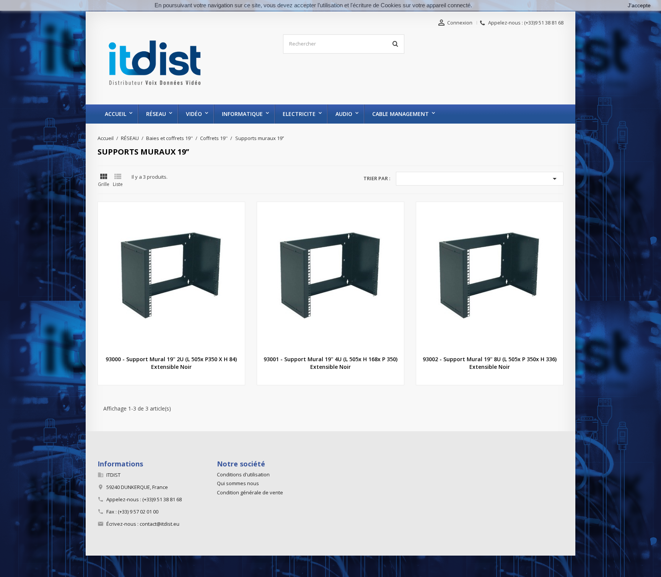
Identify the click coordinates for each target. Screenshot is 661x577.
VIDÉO (194, 113)
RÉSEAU (156, 113)
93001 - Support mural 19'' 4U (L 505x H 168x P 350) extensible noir (330, 362)
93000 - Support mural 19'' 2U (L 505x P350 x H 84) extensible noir (171, 362)
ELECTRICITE (299, 113)
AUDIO (343, 113)
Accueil (115, 113)
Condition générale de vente (250, 492)
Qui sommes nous (238, 483)
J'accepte (639, 5)
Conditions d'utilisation (243, 474)
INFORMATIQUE (242, 113)
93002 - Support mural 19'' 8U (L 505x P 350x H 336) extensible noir (490, 362)
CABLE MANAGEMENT (400, 113)
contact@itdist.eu (159, 523)
